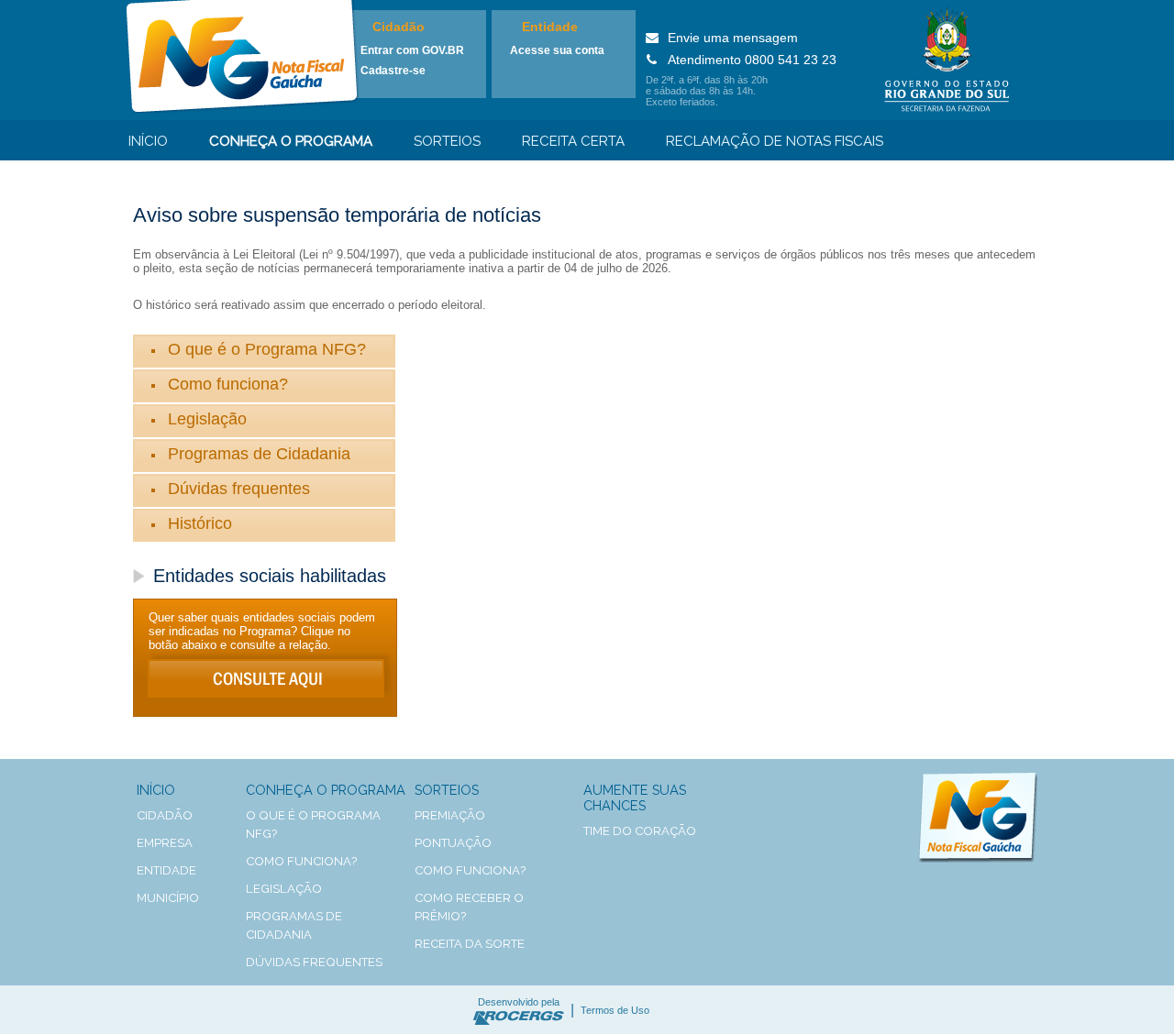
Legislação (207, 419)
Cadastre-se (393, 70)
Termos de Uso (615, 1010)
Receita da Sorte (470, 944)
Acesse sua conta (557, 50)
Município (168, 898)
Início (148, 141)
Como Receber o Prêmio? (469, 907)
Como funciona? (228, 384)
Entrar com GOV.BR (412, 50)
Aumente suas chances (634, 797)
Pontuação (453, 843)
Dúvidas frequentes (239, 488)
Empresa (165, 843)
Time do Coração (639, 831)
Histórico (200, 523)
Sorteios (447, 141)
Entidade (550, 26)
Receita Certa (573, 141)
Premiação (450, 815)
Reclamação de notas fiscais (774, 141)
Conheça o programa (290, 141)
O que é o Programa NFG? (267, 349)
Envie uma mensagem (733, 37)
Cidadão (398, 26)
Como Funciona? (470, 870)
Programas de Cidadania (259, 454)
